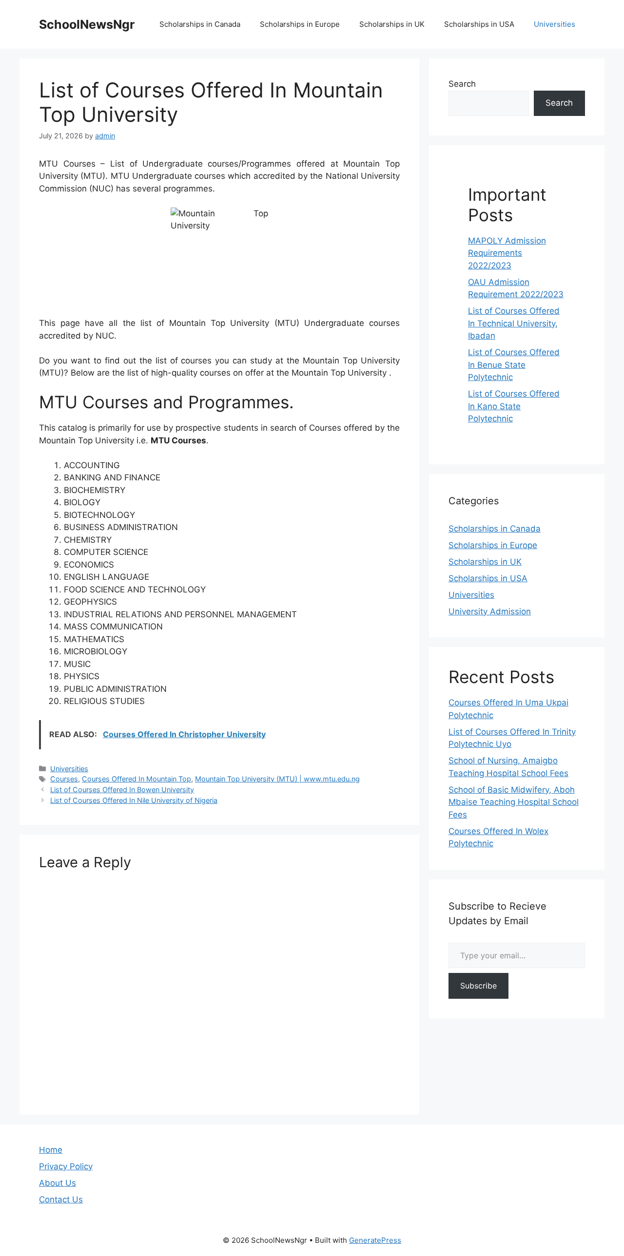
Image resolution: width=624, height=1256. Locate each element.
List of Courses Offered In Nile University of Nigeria (133, 800)
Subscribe (478, 985)
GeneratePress (375, 1240)
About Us (57, 1183)
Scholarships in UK (392, 24)
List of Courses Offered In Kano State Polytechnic (514, 406)
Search (462, 84)
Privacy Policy (66, 1166)
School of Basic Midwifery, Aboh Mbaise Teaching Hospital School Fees (513, 802)
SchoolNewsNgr (87, 24)
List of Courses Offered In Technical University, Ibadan (514, 323)
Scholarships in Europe (300, 24)
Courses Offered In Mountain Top (136, 779)
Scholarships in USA (479, 24)
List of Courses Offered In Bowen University (122, 789)
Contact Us (61, 1199)
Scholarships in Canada (199, 24)
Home (50, 1150)
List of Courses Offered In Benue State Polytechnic (514, 364)
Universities (554, 24)
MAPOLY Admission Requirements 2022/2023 (507, 253)
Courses (64, 779)
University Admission (489, 611)
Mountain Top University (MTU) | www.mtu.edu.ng (277, 779)
